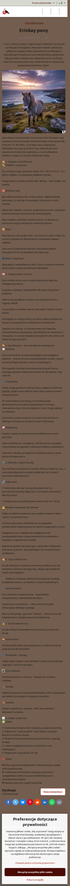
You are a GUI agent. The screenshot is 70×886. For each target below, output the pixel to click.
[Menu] (63, 11)
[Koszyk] (55, 11)
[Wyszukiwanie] (47, 11)
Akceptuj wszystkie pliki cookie (35, 872)
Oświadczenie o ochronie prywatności (35, 863)
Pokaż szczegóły (35, 879)
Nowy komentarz (53, 791)
